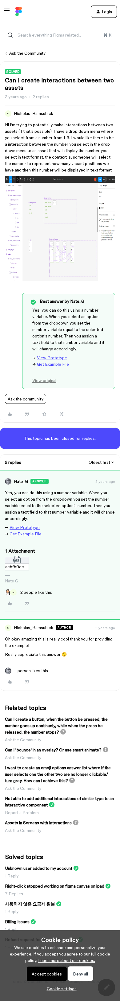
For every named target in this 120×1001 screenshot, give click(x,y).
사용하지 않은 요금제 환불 (30, 903)
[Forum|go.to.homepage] (18, 12)
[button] (6, 12)
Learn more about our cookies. (66, 960)
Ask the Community (27, 53)
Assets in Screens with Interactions (38, 822)
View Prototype (52, 357)
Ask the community (25, 398)
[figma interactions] (60, 279)
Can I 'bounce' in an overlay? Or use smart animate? (53, 749)
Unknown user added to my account (38, 868)
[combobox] (60, 35)
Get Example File (53, 364)
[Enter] (10, 35)
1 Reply (11, 875)
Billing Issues (17, 921)
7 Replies (14, 893)
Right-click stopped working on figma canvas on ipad (54, 886)
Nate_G (21, 481)
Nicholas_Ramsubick (33, 113)
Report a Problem (22, 812)
